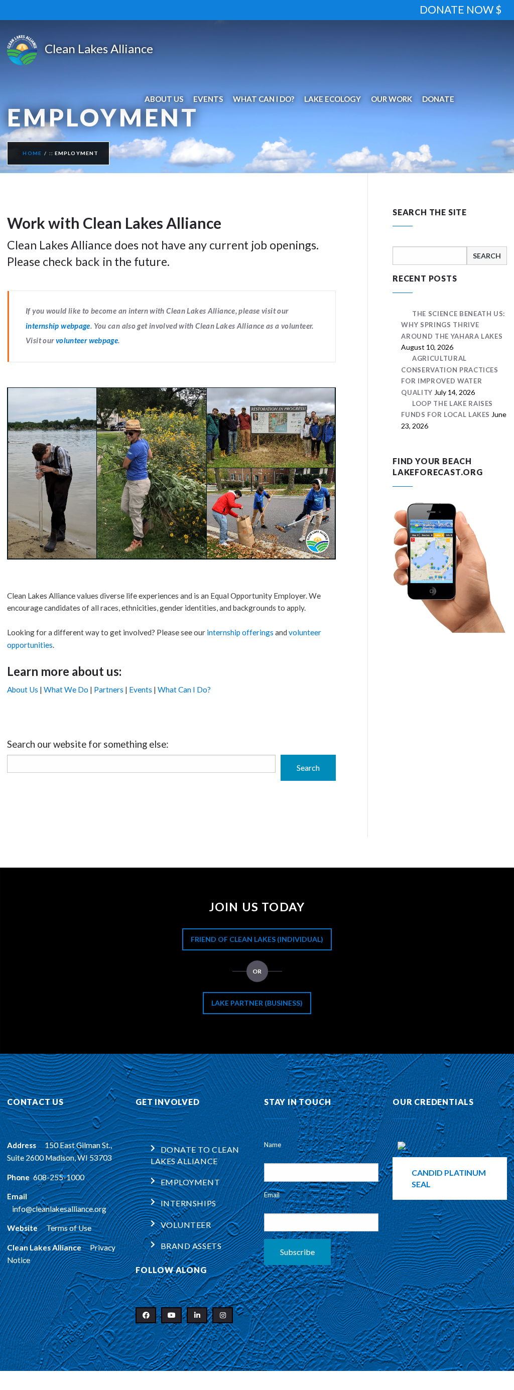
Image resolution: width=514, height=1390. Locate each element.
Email (272, 1195)
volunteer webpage (87, 340)
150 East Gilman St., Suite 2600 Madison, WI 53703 (59, 1151)
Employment (190, 1182)
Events (208, 98)
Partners (108, 689)
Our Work (391, 98)
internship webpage (58, 325)
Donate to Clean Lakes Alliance (195, 1155)
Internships (188, 1203)
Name (272, 1145)
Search (308, 767)
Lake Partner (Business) (257, 1003)
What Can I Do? (263, 98)
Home (32, 153)
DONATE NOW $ (460, 9)
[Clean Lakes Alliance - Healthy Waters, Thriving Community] (80, 50)
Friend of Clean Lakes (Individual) (257, 939)
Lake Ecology (332, 98)
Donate (438, 98)
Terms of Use (68, 1227)
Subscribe (297, 1252)
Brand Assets (191, 1245)
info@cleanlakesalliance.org (59, 1208)
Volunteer (186, 1224)
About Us (164, 98)
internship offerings (240, 632)
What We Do (66, 689)
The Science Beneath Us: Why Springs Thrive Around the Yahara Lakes (453, 325)
